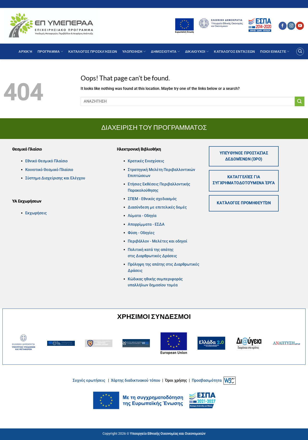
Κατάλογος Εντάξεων (234, 51)
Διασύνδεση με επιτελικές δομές (157, 207)
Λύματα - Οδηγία (142, 215)
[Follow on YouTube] (300, 26)
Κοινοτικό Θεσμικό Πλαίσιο (49, 169)
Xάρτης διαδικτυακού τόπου (136, 380)
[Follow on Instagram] (291, 26)
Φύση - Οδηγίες (141, 232)
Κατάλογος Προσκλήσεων (92, 51)
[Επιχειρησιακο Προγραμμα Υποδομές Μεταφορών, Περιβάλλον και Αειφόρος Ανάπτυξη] (51, 26)
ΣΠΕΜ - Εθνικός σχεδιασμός (152, 199)
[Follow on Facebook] (283, 26)
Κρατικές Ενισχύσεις (146, 161)
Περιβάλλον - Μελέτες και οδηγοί (157, 241)
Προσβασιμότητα (207, 380)
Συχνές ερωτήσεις (89, 380)
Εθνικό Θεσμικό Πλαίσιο (46, 161)
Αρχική (25, 51)
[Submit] (299, 101)
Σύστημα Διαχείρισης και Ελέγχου (55, 178)
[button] (300, 51)
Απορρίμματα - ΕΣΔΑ (146, 224)
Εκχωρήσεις (36, 213)
